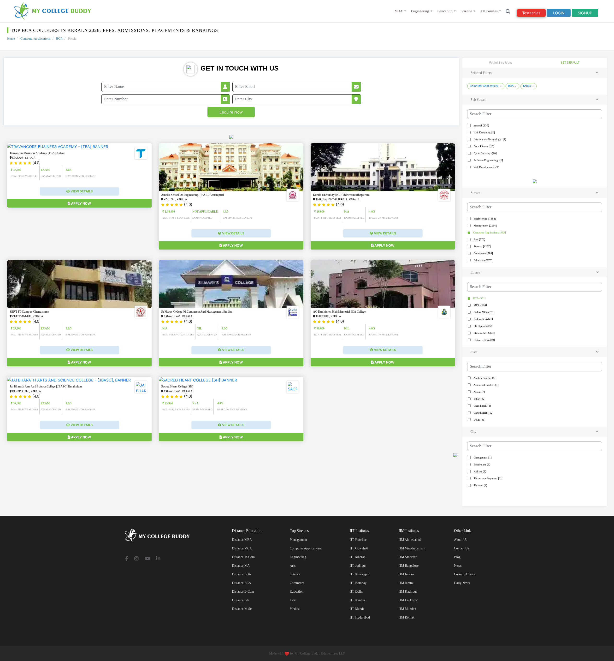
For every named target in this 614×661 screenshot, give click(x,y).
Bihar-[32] (479, 398)
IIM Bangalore (409, 565)
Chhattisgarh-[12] (483, 412)
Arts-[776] (479, 239)
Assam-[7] (479, 391)
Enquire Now (231, 112)
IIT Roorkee (358, 540)
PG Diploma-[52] (483, 326)
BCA (59, 38)
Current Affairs (464, 574)
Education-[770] (482, 260)
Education (444, 11)
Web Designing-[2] (484, 132)
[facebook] (126, 559)
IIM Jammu (406, 583)
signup (585, 13)
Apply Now (80, 203)
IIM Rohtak (406, 617)
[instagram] (136, 559)
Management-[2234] (485, 225)
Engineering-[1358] (484, 218)
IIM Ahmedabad (410, 540)
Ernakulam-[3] (481, 464)
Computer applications (305, 548)
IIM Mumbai (407, 609)
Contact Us (461, 548)
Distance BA (240, 600)
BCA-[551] (479, 298)
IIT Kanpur (357, 600)
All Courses (489, 11)
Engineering (420, 11)
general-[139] (481, 125)
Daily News (462, 583)
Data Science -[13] (483, 146)
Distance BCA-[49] (484, 340)
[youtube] (147, 559)
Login (559, 13)
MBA (399, 11)
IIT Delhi (356, 591)
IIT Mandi (357, 609)
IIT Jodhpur (358, 565)
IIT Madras (357, 557)
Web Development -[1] (486, 167)
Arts (292, 565)
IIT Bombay (358, 583)
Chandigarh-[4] (482, 405)
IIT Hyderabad (360, 617)
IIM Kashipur (408, 591)
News (457, 565)
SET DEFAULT (570, 62)
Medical (295, 609)
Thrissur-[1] (480, 485)
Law (293, 600)
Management (298, 540)
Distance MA (241, 565)
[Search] (508, 11)
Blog (457, 557)
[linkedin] (158, 559)
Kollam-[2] (479, 471)
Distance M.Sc (242, 609)
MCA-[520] (480, 305)
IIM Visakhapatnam (412, 548)
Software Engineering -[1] (488, 160)
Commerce (297, 583)
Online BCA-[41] (483, 319)
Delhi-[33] (479, 419)
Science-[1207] (482, 246)
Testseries (531, 13)
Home (11, 38)
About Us (460, 540)
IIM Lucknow (408, 600)
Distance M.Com (243, 557)
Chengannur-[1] (482, 457)
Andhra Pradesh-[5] (484, 377)
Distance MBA (242, 540)
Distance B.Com (243, 591)
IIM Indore (406, 574)
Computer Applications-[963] (489, 232)
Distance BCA (241, 583)
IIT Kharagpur (360, 574)
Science (466, 11)
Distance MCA (242, 548)
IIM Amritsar (408, 557)
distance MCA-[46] (484, 333)
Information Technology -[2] (489, 139)
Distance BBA (241, 574)
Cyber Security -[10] (485, 153)
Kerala (527, 86)
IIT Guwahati (359, 548)
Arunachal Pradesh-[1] (486, 384)
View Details (81, 191)
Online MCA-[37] (483, 312)
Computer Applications (35, 38)
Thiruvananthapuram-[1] (487, 478)
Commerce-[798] (483, 253)
